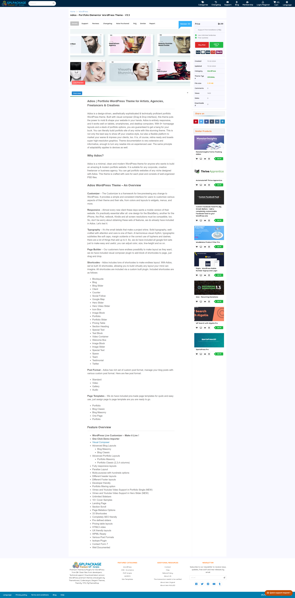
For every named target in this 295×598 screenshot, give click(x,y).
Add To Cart (216, 45)
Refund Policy (167, 573)
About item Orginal (167, 582)
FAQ (167, 570)
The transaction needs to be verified (167, 579)
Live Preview (78, 83)
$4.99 (219, 159)
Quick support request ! (280, 593)
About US (167, 576)
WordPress (83, 11)
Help (62, 595)
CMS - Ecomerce (127, 570)
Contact (168, 567)
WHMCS (127, 576)
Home (72, 11)
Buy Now (201, 45)
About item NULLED (167, 585)
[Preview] (201, 159)
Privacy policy (21, 595)
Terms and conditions (40, 595)
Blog (54, 595)
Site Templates (127, 579)
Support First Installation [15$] (209, 30)
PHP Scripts (127, 573)
